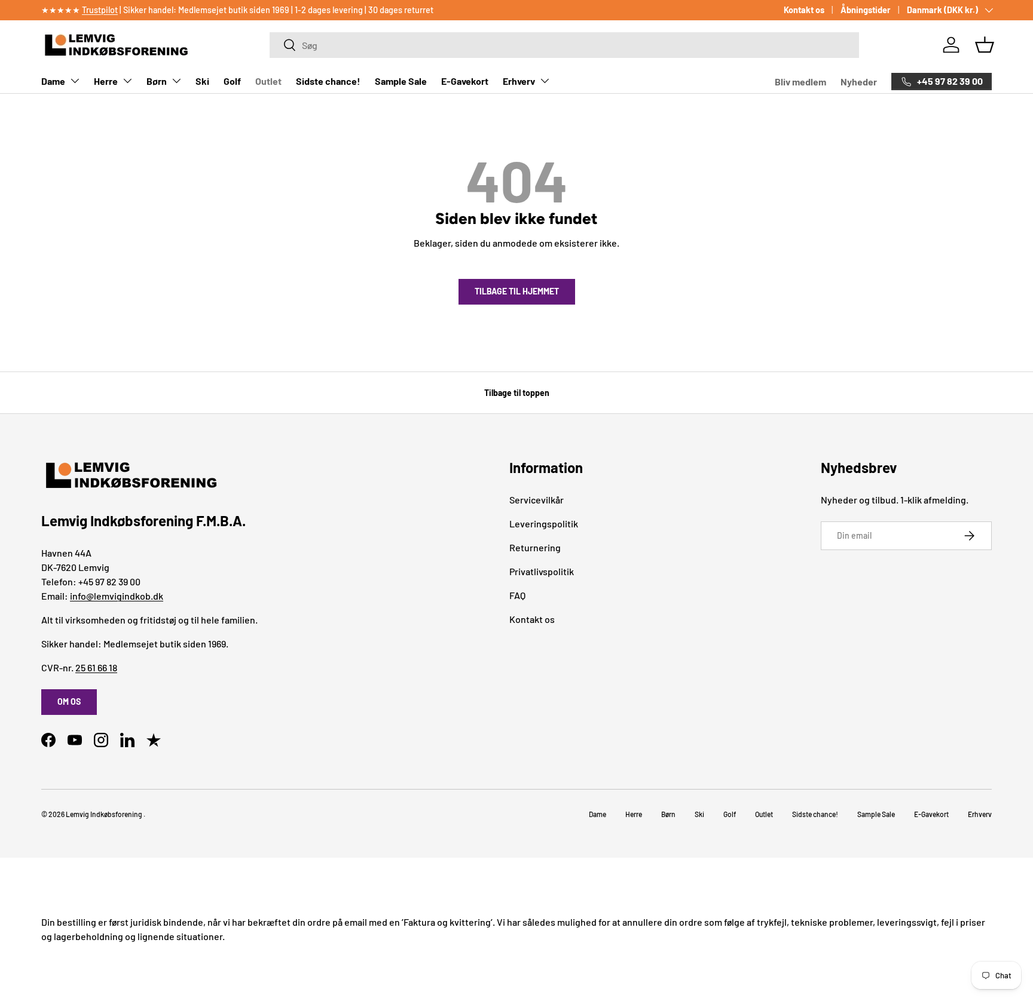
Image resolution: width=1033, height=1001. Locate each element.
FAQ (517, 595)
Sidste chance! (328, 81)
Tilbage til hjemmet (517, 291)
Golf (232, 81)
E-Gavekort (464, 81)
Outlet (268, 81)
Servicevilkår (536, 499)
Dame (53, 81)
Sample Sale (401, 81)
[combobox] (564, 45)
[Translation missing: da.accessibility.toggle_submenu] (75, 80)
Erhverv (519, 81)
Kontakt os (804, 10)
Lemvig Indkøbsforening (104, 814)
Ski (202, 81)
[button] (984, 45)
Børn (156, 81)
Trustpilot (100, 10)
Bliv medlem (800, 81)
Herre (106, 81)
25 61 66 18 (96, 667)
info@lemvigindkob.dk (116, 595)
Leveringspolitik (543, 523)
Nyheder (859, 81)
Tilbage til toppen (516, 393)
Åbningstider (866, 10)
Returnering (535, 547)
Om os (69, 701)
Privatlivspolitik (541, 571)
